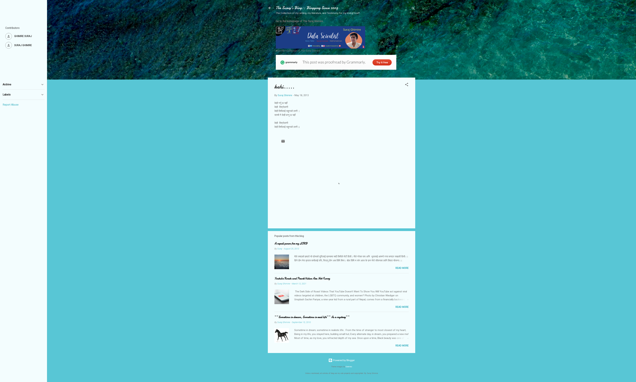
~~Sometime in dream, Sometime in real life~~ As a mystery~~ (312, 317)
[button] (407, 85)
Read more (402, 267)
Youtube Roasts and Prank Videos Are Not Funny (302, 278)
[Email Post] (283, 142)
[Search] (413, 9)
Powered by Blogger (343, 360)
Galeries (348, 367)
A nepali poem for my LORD (290, 243)
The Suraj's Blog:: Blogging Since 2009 (307, 8)
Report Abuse (11, 104)
